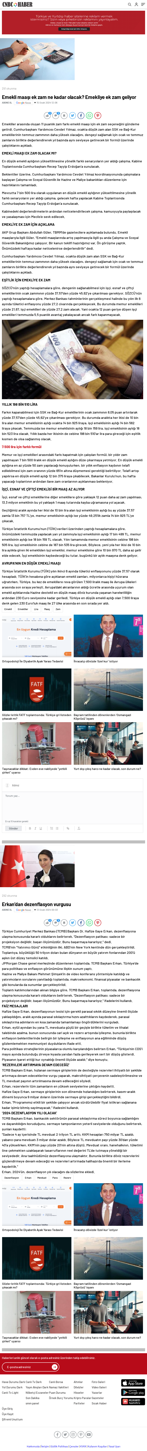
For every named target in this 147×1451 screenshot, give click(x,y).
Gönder (13, 828)
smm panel (32, 1403)
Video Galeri (99, 1387)
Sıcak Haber (99, 1403)
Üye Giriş (7, 1408)
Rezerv (67, 1177)
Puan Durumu (57, 1392)
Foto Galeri (98, 1382)
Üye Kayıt (8, 1414)
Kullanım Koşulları (97, 1446)
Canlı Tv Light (10, 1392)
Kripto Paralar (82, 1398)
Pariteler (79, 1403)
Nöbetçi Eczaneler (37, 1392)
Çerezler (74, 1446)
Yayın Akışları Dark (37, 1387)
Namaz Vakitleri (59, 1387)
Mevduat (42, 1177)
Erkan (28, 1177)
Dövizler (79, 1387)
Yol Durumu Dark (12, 1387)
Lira (36, 609)
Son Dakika (32, 1398)
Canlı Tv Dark (34, 1382)
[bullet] (57, 828)
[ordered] (51, 828)
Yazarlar (97, 1392)
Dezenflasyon (11, 1177)
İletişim (45, 1446)
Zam (58, 609)
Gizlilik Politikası (59, 1446)
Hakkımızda (33, 1446)
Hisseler (79, 1392)
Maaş (47, 609)
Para (55, 1177)
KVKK (83, 1446)
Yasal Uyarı (114, 1446)
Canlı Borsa (56, 1382)
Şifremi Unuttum (12, 1419)
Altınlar (78, 1382)
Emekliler (23, 609)
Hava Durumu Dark (13, 1382)
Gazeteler (98, 1398)
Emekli (8, 609)
